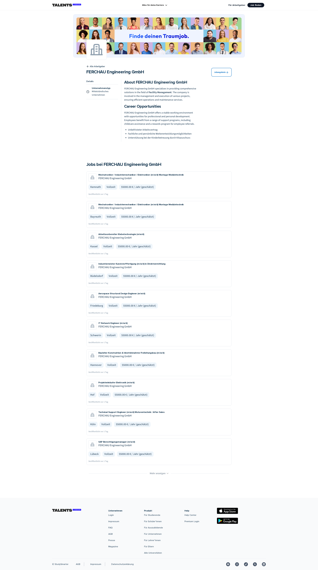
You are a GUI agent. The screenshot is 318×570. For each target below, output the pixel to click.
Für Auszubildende (153, 527)
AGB (110, 534)
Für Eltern (149, 546)
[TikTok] (246, 564)
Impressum (113, 521)
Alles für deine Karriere (153, 5)
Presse (111, 540)
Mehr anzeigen (157, 473)
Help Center (190, 515)
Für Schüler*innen (153, 521)
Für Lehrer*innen (152, 540)
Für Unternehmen (153, 534)
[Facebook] (228, 564)
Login (111, 515)
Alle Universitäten (153, 552)
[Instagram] (237, 564)
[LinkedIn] (264, 564)
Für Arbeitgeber (236, 5)
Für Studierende (152, 515)
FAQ (110, 527)
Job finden (255, 5)
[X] (255, 564)
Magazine (113, 546)
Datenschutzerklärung (122, 564)
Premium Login (191, 521)
